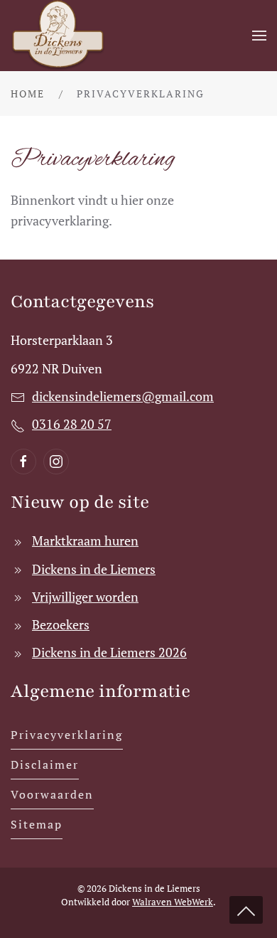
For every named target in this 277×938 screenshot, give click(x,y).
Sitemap (37, 824)
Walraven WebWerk (172, 901)
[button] (259, 35)
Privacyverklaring (67, 734)
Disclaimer (45, 764)
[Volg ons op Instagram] (56, 461)
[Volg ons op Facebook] (23, 461)
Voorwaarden (52, 794)
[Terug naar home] (59, 35)
